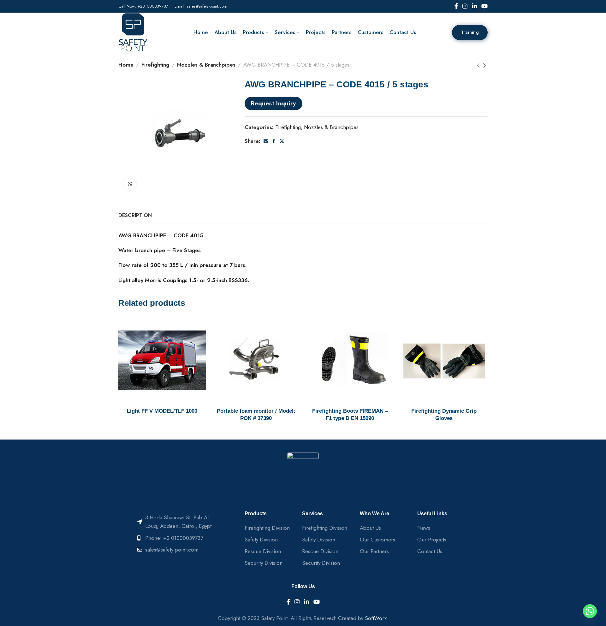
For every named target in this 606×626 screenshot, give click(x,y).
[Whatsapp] (590, 611)
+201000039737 (152, 6)
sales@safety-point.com (207, 6)
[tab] (135, 215)
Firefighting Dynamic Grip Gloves (444, 415)
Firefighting (155, 64)
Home (126, 64)
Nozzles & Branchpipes (206, 64)
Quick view (195, 328)
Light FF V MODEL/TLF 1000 (162, 411)
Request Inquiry (273, 103)
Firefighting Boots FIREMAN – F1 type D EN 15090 (350, 415)
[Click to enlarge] (129, 183)
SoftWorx (376, 618)
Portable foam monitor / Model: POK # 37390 (256, 415)
